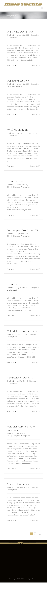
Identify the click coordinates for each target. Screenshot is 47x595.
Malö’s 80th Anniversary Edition (23, 330)
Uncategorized (12, 37)
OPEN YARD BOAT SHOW (20, 31)
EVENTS (10, 86)
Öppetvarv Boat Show (18, 80)
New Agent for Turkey (18, 483)
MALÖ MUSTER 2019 (17, 129)
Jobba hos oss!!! (15, 181)
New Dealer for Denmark (19, 377)
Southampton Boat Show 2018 (22, 230)
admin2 (11, 35)
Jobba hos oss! (14, 284)
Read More (10, 66)
